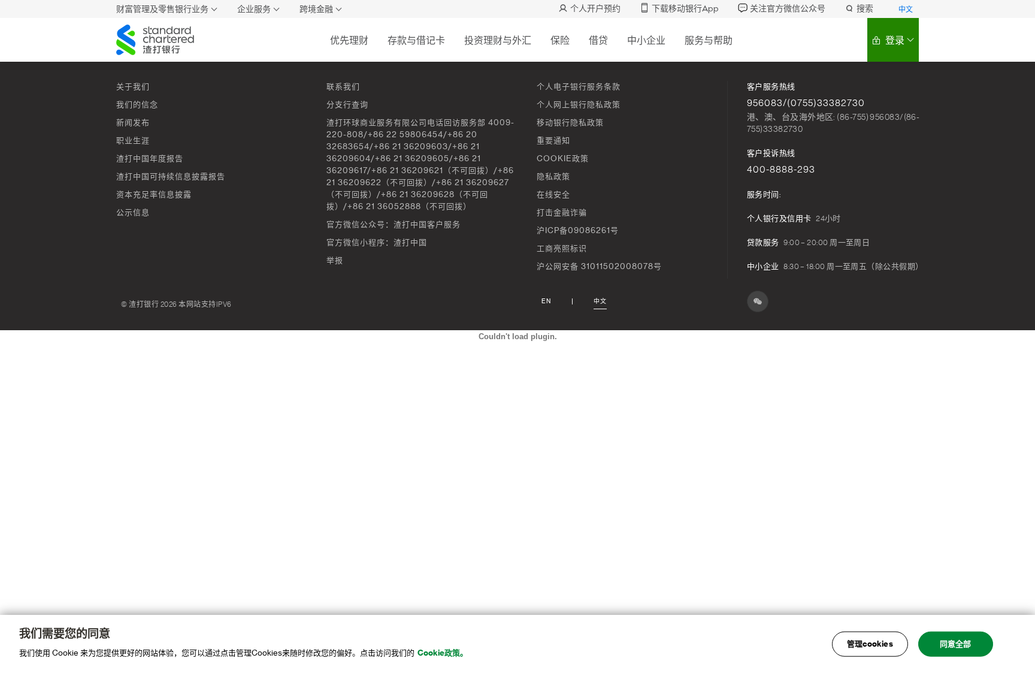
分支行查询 (347, 104)
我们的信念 (137, 104)
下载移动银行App (685, 8)
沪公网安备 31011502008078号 (599, 266)
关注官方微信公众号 (787, 8)
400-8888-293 (781, 169)
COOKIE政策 (563, 158)
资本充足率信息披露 (154, 194)
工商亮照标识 (562, 248)
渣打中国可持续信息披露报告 (170, 176)
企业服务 (254, 9)
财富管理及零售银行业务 (162, 9)
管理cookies (870, 644)
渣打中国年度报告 (149, 158)
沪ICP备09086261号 (578, 230)
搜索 (865, 8)
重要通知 (553, 140)
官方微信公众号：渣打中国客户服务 (393, 224)
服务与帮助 (709, 40)
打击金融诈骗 (562, 212)
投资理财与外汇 (497, 40)
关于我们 (133, 86)
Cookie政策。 (442, 653)
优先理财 (349, 40)
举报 (334, 260)
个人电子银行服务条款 (579, 86)
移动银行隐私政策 (570, 122)
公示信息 (133, 212)
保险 (560, 40)
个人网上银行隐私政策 (579, 104)
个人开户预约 (595, 8)
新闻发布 (133, 122)
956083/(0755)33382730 (806, 103)
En (546, 301)
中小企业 (646, 40)
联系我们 (343, 86)
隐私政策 (553, 176)
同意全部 (956, 644)
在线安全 (553, 194)
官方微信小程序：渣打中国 (376, 242)
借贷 (598, 40)
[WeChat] (757, 301)
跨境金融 (316, 9)
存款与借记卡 (416, 40)
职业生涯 (133, 140)
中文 (905, 9)
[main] (517, 644)
